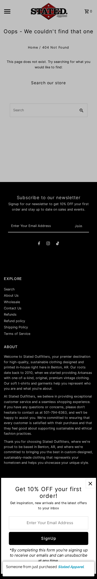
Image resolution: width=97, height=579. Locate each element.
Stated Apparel (71, 567)
